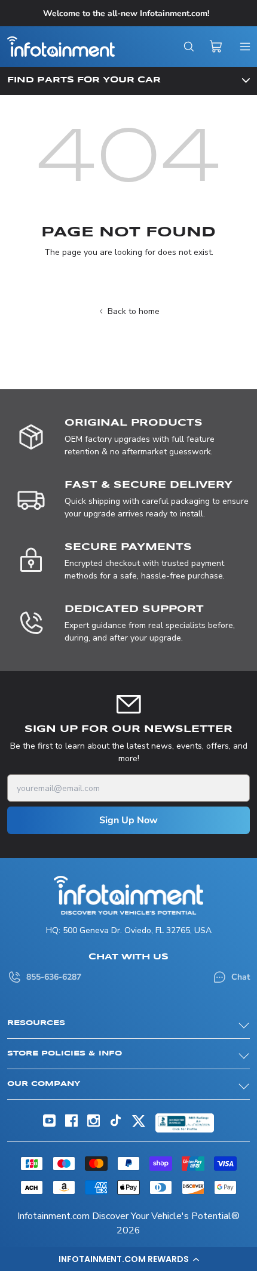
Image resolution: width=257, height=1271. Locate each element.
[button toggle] (128, 80)
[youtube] (49, 1124)
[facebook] (71, 1124)
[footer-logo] (128, 895)
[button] (128, 1259)
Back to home (134, 311)
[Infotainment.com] (61, 46)
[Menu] (245, 46)
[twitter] (138, 1125)
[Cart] (216, 46)
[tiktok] (115, 1124)
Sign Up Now (128, 820)
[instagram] (93, 1124)
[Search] (189, 47)
